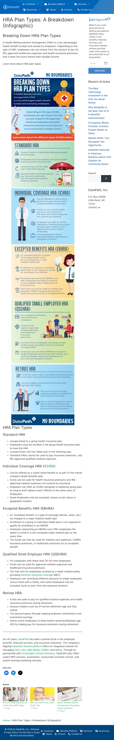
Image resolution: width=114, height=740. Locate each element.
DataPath (23, 639)
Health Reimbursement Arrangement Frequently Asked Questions (68, 705)
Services (82, 4)
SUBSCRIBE (100, 71)
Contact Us (86, 9)
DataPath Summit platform (27, 646)
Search (92, 173)
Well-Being (33, 650)
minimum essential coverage (37, 575)
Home (6, 720)
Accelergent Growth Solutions (38, 653)
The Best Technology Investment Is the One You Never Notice (97, 95)
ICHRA (49, 466)
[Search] (106, 178)
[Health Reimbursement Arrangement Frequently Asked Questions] (69, 694)
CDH (17, 650)
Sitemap (35, 729)
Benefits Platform (56, 4)
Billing (58, 650)
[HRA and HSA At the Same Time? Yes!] (42, 694)
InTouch (67, 9)
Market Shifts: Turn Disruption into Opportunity (99, 142)
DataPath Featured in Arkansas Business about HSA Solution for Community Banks (99, 157)
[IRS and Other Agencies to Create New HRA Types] (15, 694)
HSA (23, 650)
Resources (31, 9)
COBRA (45, 650)
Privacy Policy (11, 732)
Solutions (30, 4)
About (52, 9)
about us (105, 51)
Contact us (94, 207)
